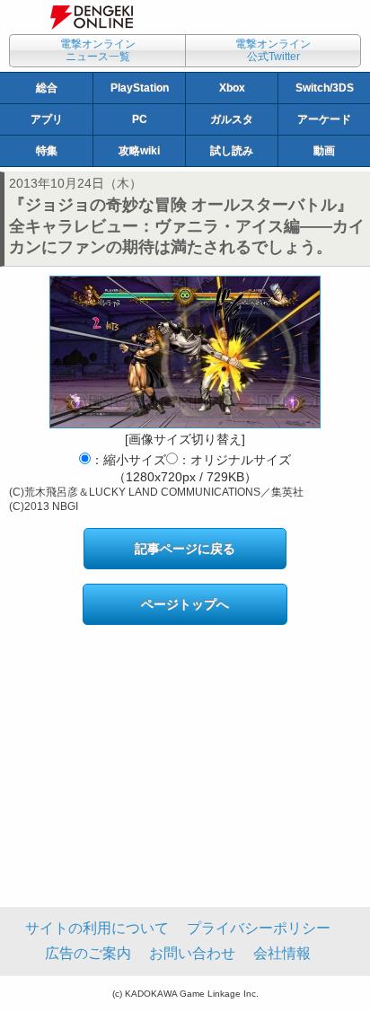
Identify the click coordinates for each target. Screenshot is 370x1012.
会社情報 (282, 953)
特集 (46, 151)
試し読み (231, 151)
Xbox (232, 88)
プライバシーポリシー (258, 928)
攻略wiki (139, 151)
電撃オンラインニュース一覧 (98, 50)
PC (139, 119)
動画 (324, 151)
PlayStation (139, 88)
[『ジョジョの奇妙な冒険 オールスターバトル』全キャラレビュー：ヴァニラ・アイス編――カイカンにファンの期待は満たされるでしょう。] (185, 352)
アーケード (324, 119)
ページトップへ (185, 604)
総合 (46, 88)
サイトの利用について (97, 928)
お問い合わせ (192, 953)
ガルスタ (231, 119)
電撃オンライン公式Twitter (273, 50)
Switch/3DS (324, 88)
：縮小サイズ (128, 460)
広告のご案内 (88, 953)
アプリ (47, 119)
